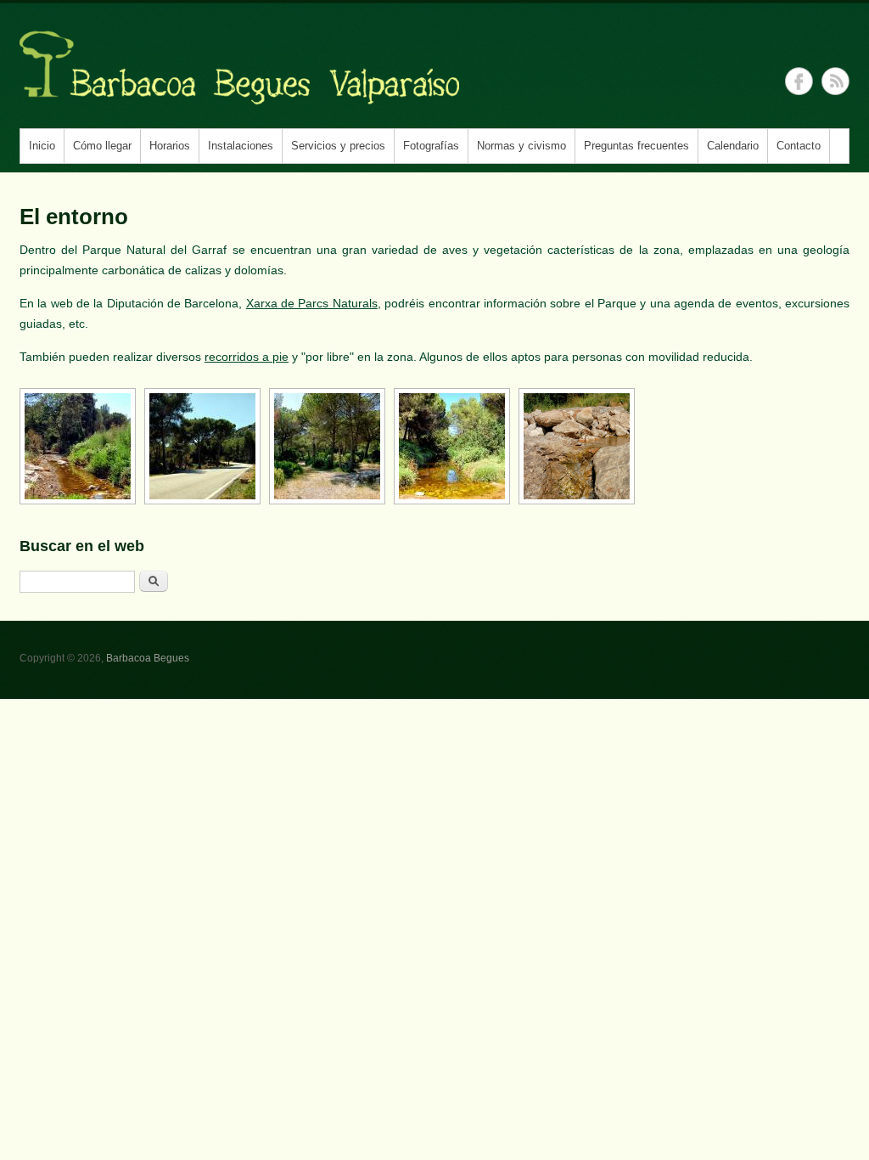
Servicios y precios (338, 145)
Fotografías (431, 145)
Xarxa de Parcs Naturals (312, 303)
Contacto (798, 145)
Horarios (169, 145)
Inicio (42, 145)
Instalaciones (240, 145)
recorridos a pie (247, 356)
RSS (835, 81)
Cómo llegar (102, 145)
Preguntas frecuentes (636, 145)
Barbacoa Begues (147, 658)
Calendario (733, 145)
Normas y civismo (521, 145)
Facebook (799, 81)
